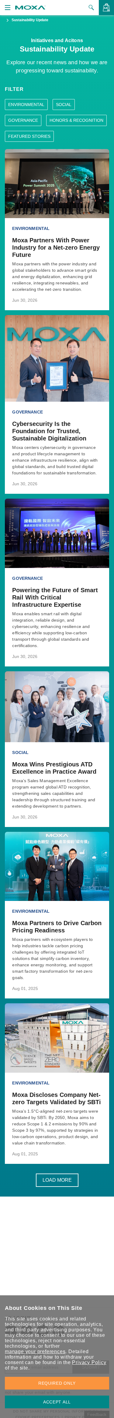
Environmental (26, 104)
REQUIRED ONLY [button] (57, 1383)
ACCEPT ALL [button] (57, 1402)
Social (63, 104)
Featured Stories (29, 136)
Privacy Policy (89, 1362)
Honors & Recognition (76, 120)
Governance (23, 120)
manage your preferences (35, 1351)
